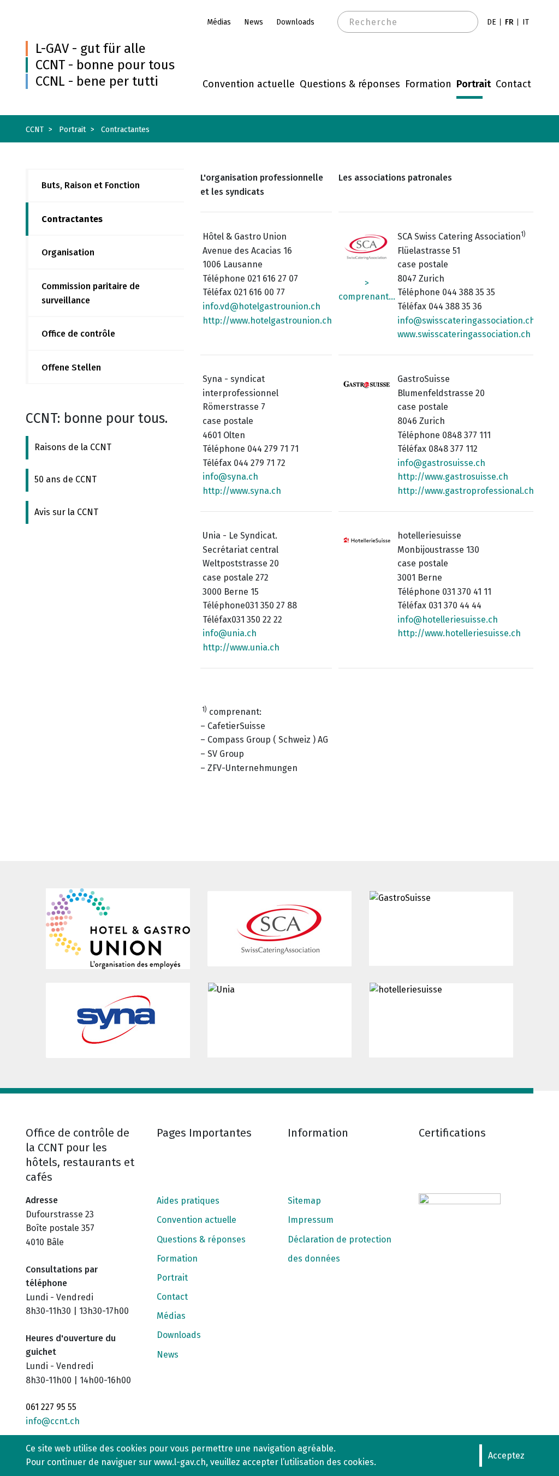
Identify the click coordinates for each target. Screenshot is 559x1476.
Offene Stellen (71, 367)
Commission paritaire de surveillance (90, 293)
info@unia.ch (230, 633)
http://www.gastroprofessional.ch (465, 491)
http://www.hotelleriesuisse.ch (459, 633)
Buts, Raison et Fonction (90, 185)
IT (525, 22)
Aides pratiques (188, 1201)
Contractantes (72, 219)
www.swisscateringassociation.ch (464, 334)
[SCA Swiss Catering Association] (279, 929)
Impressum (311, 1220)
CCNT (35, 129)
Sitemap (304, 1201)
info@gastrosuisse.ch (441, 463)
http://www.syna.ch (242, 491)
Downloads (295, 22)
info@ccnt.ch (53, 1421)
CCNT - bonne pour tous (105, 65)
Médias (219, 22)
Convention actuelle (249, 84)
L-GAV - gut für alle (90, 48)
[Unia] (279, 1020)
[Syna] (118, 1020)
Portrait (473, 84)
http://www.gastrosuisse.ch (452, 476)
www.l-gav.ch (180, 1462)
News (253, 22)
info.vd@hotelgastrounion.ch (261, 306)
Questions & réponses (350, 84)
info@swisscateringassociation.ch (466, 320)
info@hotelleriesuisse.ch (447, 619)
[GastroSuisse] (441, 929)
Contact (513, 84)
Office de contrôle (78, 333)
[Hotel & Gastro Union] (118, 929)
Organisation (67, 252)
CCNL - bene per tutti (96, 81)
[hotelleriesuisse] (441, 1020)
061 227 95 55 (51, 1407)
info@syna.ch (230, 476)
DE (491, 22)
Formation (428, 84)
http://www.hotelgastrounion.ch (267, 320)
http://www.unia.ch (241, 647)
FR (509, 22)
